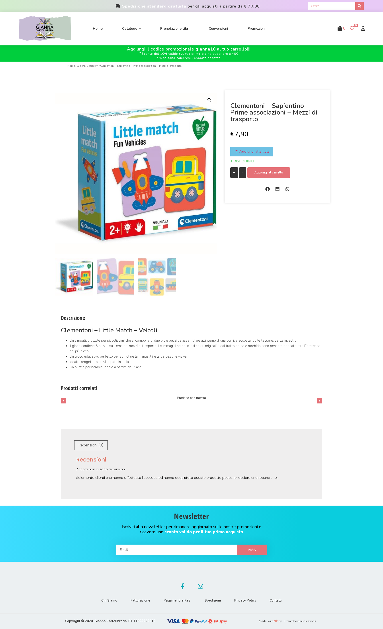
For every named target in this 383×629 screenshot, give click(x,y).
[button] (267, 189)
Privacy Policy (245, 600)
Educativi (92, 66)
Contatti (276, 600)
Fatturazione (140, 600)
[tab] (91, 445)
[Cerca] (359, 6)
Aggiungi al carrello (268, 172)
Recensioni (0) (91, 445)
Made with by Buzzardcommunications (287, 621)
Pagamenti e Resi (177, 600)
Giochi (81, 66)
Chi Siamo (109, 600)
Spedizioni (213, 600)
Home (71, 66)
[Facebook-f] (182, 586)
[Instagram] (200, 586)
